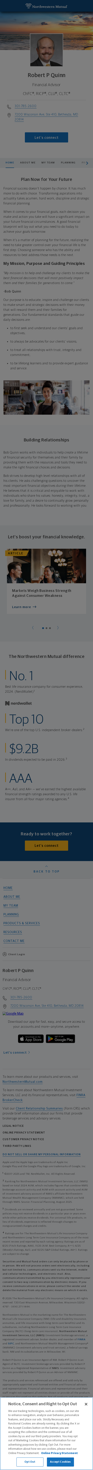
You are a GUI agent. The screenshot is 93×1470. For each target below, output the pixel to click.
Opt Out (29, 1462)
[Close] (86, 1404)
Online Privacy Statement (59, 1453)
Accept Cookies (60, 1462)
